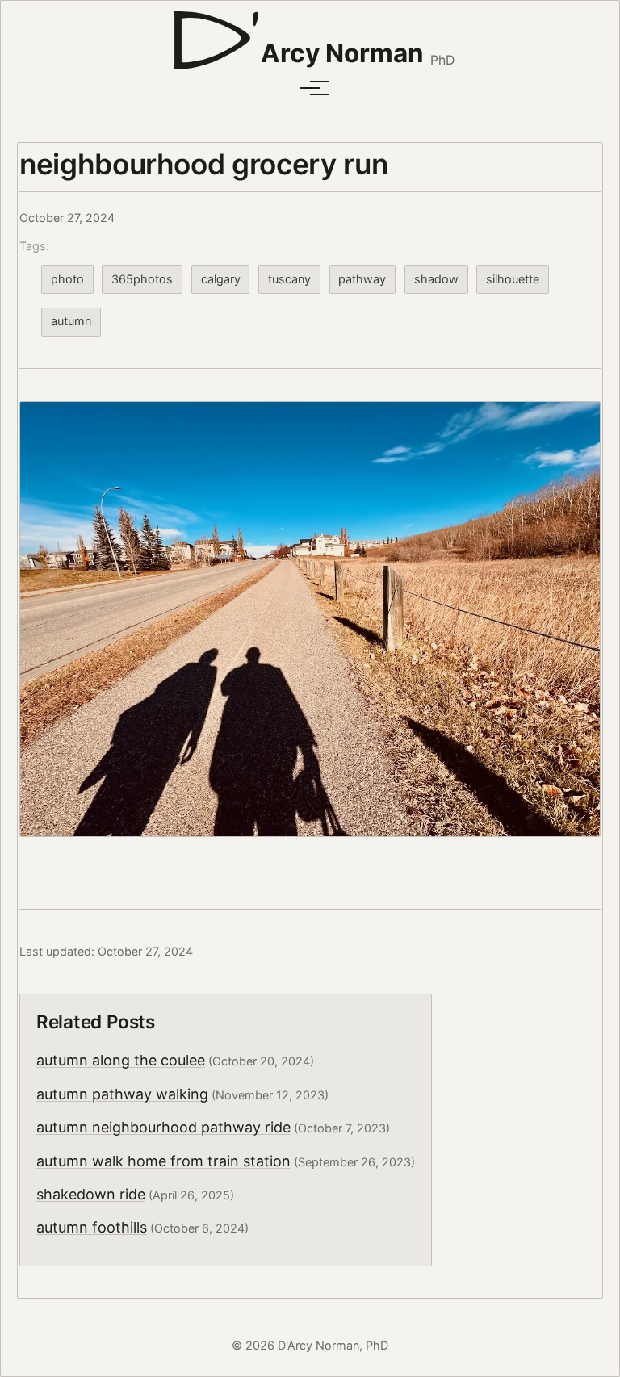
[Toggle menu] (310, 88)
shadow (436, 279)
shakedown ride (90, 1194)
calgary (221, 279)
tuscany (289, 279)
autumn (71, 321)
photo (67, 279)
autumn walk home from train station (163, 1161)
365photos (142, 279)
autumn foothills (91, 1227)
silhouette (512, 279)
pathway (362, 279)
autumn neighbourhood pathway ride (163, 1127)
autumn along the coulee (120, 1060)
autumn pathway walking (122, 1094)
